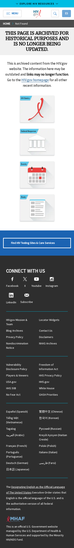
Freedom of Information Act (48, 367)
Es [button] (66, 13)
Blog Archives (14, 330)
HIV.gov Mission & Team (16, 322)
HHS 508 (11, 388)
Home (6, 23)
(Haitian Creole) (53, 437)
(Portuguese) (14, 454)
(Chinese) (51, 411)
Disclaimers (46, 337)
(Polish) (47, 446)
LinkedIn (11, 302)
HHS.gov (44, 382)
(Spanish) (17, 411)
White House (46, 388)
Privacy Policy (14, 337)
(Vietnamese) (14, 420)
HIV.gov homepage (35, 80)
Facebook (12, 286)
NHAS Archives (48, 343)
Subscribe (26, 302)
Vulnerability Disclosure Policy (16, 367)
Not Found (21, 23)
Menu (15, 13)
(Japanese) (17, 469)
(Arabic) (15, 435)
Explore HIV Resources (37, 3)
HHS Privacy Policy (50, 375)
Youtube (36, 286)
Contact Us (45, 330)
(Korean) (49, 418)
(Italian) (48, 452)
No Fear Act (13, 394)
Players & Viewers (17, 375)
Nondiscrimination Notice (17, 346)
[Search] (55, 13)
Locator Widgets (49, 320)
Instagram (52, 286)
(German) (17, 463)
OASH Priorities (48, 394)
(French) (16, 446)
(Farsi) (47, 463)
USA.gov (11, 382)
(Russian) (50, 429)
